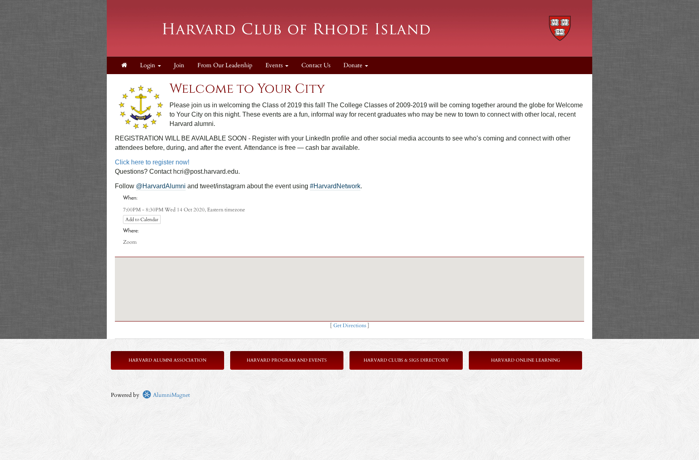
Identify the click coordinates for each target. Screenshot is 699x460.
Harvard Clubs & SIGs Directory (406, 360)
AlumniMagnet (170, 395)
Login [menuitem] (148, 65)
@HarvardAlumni (161, 186)
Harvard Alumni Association (167, 360)
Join (179, 65)
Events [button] (274, 65)
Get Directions (349, 325)
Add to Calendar (141, 219)
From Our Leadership (224, 65)
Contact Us (315, 65)
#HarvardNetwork (335, 186)
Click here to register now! (152, 162)
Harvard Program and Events (287, 360)
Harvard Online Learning (525, 360)
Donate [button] (353, 65)
